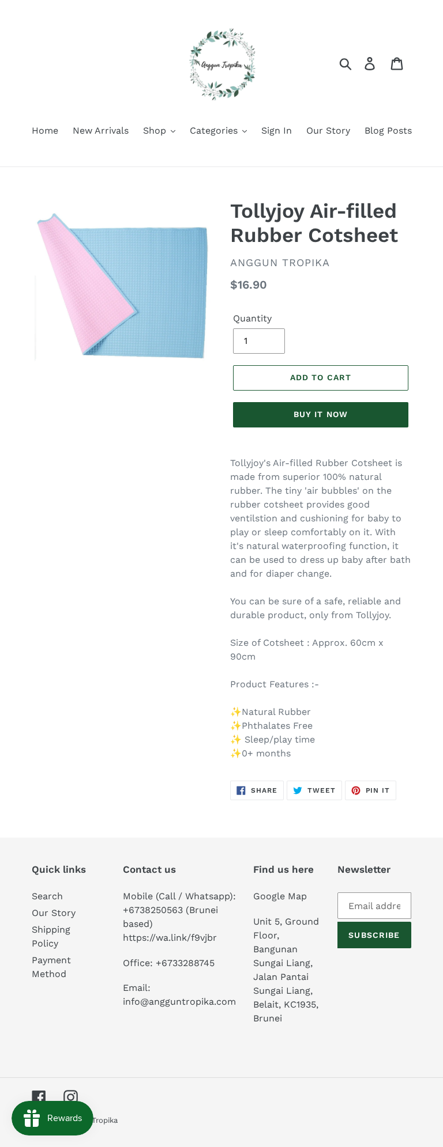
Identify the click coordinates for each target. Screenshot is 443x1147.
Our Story (54, 912)
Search (47, 896)
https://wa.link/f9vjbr (170, 937)
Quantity (252, 318)
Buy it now (321, 414)
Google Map (280, 896)
